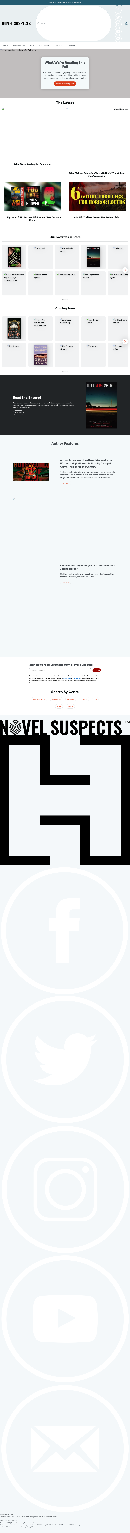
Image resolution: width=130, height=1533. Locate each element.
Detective (84, 699)
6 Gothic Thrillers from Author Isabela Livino (97, 217)
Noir (95, 699)
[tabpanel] (65, 273)
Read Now (18, 412)
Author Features (19, 45)
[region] (65, 270)
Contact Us (32, 1523)
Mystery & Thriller (39, 699)
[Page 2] (65, 300)
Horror (59, 706)
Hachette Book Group (7, 1516)
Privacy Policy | (24, 1523)
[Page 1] (63, 300)
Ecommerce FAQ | (5, 1523)
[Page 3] (67, 300)
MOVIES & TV (43, 45)
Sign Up (97, 670)
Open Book (58, 45)
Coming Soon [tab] (65, 308)
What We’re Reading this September (32, 164)
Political (70, 706)
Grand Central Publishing (25, 1516)
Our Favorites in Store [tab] (65, 237)
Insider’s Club (73, 45)
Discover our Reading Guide (65, 83)
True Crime (70, 699)
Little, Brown (38, 1516)
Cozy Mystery (56, 699)
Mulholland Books (50, 1516)
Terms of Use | (15, 1523)
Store (32, 45)
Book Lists (4, 45)
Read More (65, 483)
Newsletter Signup (6, 1514)
